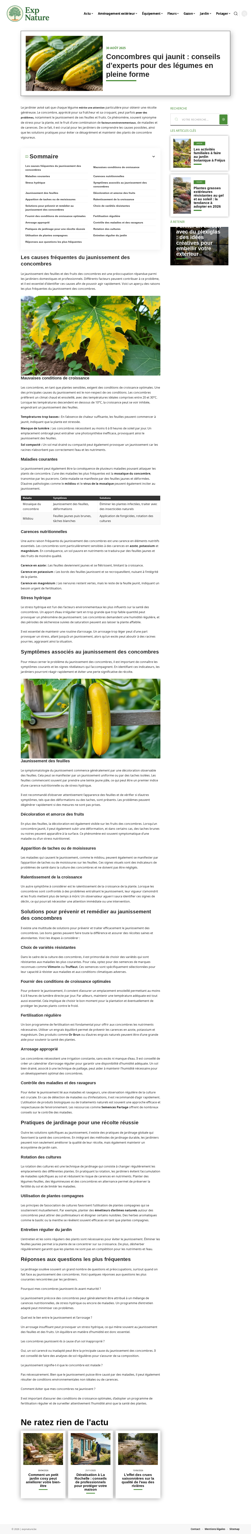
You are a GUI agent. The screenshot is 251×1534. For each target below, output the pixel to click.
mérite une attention (92, 107)
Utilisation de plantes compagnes (46, 235)
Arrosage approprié (37, 222)
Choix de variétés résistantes (111, 205)
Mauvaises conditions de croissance (116, 167)
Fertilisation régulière (106, 216)
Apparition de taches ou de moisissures (50, 199)
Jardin (199, 143)
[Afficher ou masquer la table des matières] (107, 156)
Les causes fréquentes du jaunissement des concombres (53, 167)
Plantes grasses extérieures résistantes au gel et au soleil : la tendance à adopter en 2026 (209, 197)
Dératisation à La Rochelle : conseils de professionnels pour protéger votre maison (90, 1482)
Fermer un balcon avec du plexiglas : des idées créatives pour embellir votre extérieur (198, 240)
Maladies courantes (37, 176)
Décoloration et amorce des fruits (114, 192)
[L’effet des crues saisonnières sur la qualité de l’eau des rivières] (138, 1449)
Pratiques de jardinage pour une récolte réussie (55, 228)
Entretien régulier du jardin (110, 235)
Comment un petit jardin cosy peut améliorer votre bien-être (43, 1480)
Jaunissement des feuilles (41, 192)
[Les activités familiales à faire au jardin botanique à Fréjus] (182, 153)
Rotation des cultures (107, 228)
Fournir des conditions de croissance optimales (55, 216)
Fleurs (199, 182)
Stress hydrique (35, 182)
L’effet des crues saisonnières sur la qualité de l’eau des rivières (138, 1480)
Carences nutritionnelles (108, 176)
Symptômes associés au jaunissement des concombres (120, 184)
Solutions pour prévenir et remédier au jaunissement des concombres (49, 207)
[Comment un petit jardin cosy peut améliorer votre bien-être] (43, 1449)
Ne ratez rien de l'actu (64, 1422)
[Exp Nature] (28, 13)
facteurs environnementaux (118, 122)
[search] (236, 13)
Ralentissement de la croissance (113, 199)
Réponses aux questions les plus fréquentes (53, 241)
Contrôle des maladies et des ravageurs (118, 222)
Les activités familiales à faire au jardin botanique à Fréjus (209, 154)
